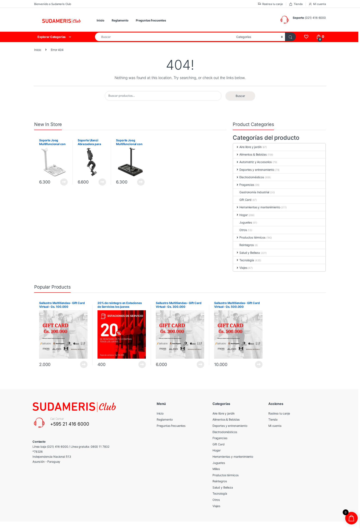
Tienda (298, 4)
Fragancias (246, 184)
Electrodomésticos (251, 177)
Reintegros (246, 245)
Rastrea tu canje (272, 4)
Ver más (64, 182)
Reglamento (120, 20)
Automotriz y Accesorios (255, 162)
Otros (243, 230)
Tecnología (246, 260)
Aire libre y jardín (250, 147)
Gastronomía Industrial (254, 192)
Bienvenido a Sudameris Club (52, 4)
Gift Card (245, 199)
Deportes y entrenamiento (256, 169)
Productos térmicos (252, 237)
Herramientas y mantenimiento (259, 207)
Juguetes (245, 222)
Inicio (100, 20)
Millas (216, 469)
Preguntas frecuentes (151, 20)
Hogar (243, 215)
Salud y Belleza (249, 252)
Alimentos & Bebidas (252, 154)
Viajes (243, 267)
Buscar (240, 96)
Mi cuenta (319, 4)
